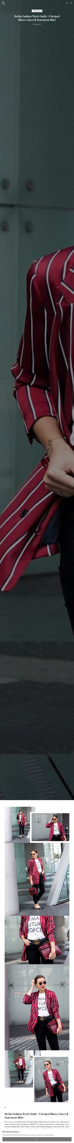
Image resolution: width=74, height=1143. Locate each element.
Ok (37, 1139)
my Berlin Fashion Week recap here (43, 1122)
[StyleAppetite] (3, 3)
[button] (67, 3)
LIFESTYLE (37, 11)
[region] (37, 1136)
